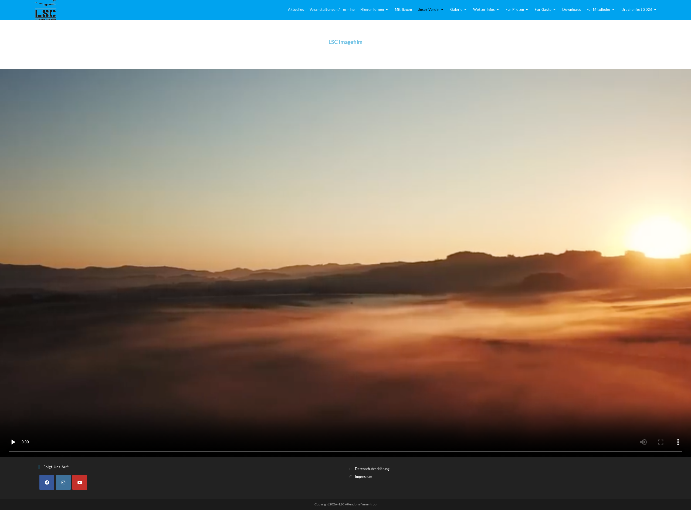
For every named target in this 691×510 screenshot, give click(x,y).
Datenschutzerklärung (372, 469)
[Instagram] (63, 482)
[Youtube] (79, 482)
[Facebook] (46, 482)
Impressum (363, 476)
